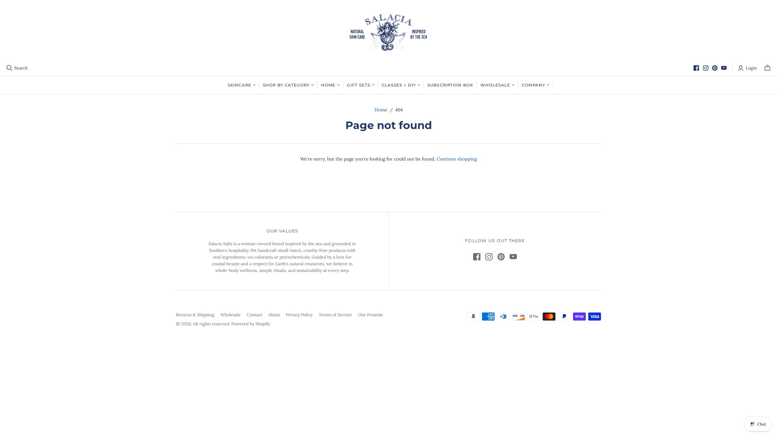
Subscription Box (450, 85)
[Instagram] (705, 68)
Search (21, 68)
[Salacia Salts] (388, 32)
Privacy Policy (299, 314)
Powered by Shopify (250, 324)
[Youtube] (724, 68)
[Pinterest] (715, 68)
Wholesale (230, 314)
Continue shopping (457, 159)
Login (751, 68)
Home (381, 110)
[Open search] (9, 68)
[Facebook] (696, 68)
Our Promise (370, 314)
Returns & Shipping (195, 314)
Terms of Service (335, 314)
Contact (254, 314)
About (274, 314)
